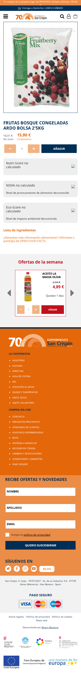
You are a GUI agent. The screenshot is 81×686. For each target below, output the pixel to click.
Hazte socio (19, 397)
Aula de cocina (21, 376)
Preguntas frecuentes (26, 421)
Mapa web (41, 620)
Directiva (17, 371)
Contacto (18, 416)
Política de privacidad (38, 616)
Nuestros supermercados (27, 432)
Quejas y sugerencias (25, 392)
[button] (8, 293)
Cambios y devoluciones (27, 453)
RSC (14, 381)
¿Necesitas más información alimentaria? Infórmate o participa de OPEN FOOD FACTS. (38, 239)
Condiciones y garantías (27, 459)
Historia (17, 365)
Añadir (59, 149)
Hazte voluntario (23, 402)
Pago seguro (20, 464)
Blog (15, 437)
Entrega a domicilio (24, 443)
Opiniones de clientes (25, 427)
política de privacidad (37, 534)
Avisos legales (16, 616)
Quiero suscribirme (40, 545)
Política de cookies (62, 616)
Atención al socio (23, 386)
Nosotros (18, 360)
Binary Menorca (50, 627)
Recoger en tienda (23, 448)
